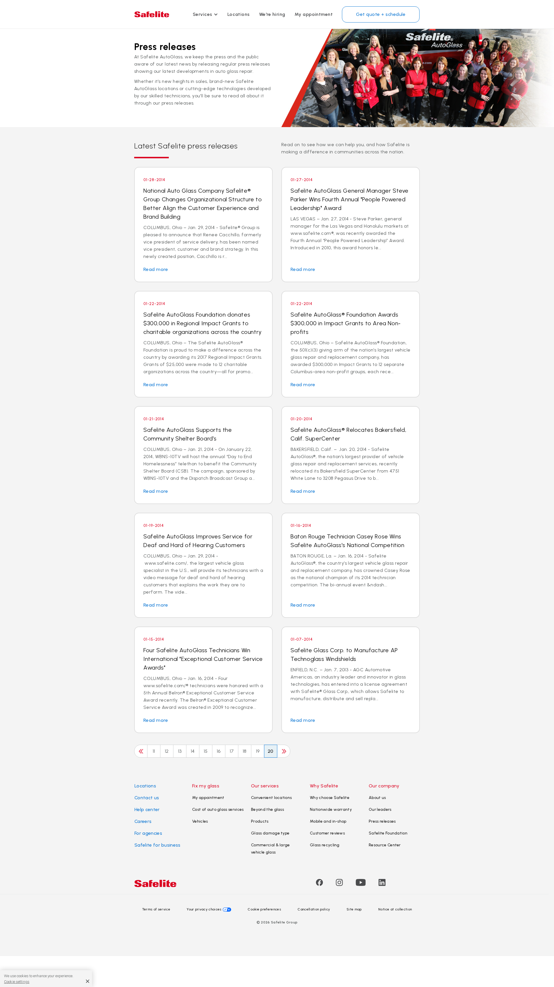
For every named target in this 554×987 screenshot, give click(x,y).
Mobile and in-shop (328, 821)
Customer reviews (327, 833)
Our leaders (380, 809)
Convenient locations (271, 797)
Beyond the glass (267, 809)
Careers (142, 821)
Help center (147, 809)
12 (167, 751)
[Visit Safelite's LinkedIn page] (382, 884)
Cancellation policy (313, 909)
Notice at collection (395, 909)
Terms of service (156, 909)
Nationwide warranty (331, 809)
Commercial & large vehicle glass (270, 849)
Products (260, 821)
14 (193, 751)
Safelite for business (157, 845)
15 (206, 751)
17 (232, 751)
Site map (354, 909)
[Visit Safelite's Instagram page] (339, 884)
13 (180, 751)
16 (219, 751)
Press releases (382, 821)
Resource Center (385, 845)
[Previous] (140, 751)
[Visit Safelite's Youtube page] (361, 884)
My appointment (314, 14)
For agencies (148, 833)
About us (377, 797)
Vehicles (200, 821)
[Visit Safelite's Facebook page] (319, 884)
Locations (238, 14)
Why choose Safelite (329, 797)
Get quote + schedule (380, 14)
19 (258, 751)
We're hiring (272, 14)
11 (154, 751)
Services (202, 14)
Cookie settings (16, 981)
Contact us (146, 797)
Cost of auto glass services (218, 809)
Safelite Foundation (388, 833)
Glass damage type (270, 833)
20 (271, 751)
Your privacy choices (204, 909)
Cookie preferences (264, 909)
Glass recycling (325, 845)
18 (245, 751)
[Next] (283, 751)
